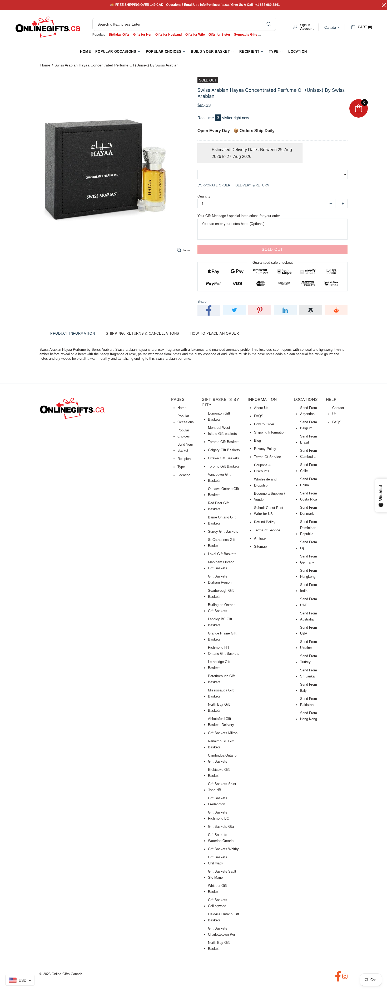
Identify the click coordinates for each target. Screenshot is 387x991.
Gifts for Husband (168, 34)
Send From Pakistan (308, 702)
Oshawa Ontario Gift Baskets (223, 492)
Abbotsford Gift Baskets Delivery (221, 722)
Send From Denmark (308, 511)
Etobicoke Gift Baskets (219, 773)
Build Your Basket (185, 447)
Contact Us (338, 411)
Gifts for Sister (219, 34)
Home (45, 65)
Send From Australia (308, 616)
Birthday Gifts (119, 34)
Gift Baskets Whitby (223, 849)
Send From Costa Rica (308, 496)
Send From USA (308, 631)
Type (181, 467)
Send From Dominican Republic (308, 528)
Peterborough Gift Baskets (221, 679)
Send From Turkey (308, 659)
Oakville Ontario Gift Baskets (223, 917)
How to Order (264, 424)
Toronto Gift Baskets (224, 442)
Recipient (184, 459)
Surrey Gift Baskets (223, 531)
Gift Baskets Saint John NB (222, 787)
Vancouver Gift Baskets (219, 478)
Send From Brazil (308, 439)
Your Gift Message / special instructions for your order (238, 216)
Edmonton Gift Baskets (219, 416)
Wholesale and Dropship (265, 482)
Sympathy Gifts (245, 34)
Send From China (308, 482)
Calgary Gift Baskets (224, 450)
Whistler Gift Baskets (217, 889)
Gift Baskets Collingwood (217, 903)
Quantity (203, 196)
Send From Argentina (308, 411)
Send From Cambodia (308, 454)
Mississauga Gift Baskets (221, 693)
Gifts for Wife (195, 34)
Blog (257, 440)
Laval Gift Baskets (222, 554)
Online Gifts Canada (48, 27)
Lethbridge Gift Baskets (219, 665)
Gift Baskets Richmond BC (218, 815)
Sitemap (260, 547)
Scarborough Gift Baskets (221, 594)
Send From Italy (308, 687)
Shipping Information (269, 432)
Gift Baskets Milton (222, 733)
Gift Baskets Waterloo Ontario (221, 838)
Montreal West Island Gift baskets (222, 431)
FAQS (258, 416)
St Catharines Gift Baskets (221, 543)
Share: (202, 302)
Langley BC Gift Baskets (220, 622)
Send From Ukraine (308, 645)
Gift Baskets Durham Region (219, 579)
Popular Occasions (185, 419)
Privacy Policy (265, 449)
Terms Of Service (267, 457)
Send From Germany (308, 559)
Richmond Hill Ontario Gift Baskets (223, 651)
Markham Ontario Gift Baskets (221, 565)
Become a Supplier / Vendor (269, 497)
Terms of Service (267, 530)
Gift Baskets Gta (221, 827)
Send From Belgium (308, 425)
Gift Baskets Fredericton (217, 801)
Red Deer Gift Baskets (218, 506)
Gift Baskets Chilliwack (217, 860)
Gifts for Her (142, 34)
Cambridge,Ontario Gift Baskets (222, 758)
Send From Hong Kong (308, 716)
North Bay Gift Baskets (219, 708)
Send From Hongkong (308, 574)
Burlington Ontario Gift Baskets (221, 608)
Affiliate (260, 538)
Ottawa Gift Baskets (223, 458)
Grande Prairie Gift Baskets (222, 636)
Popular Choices (183, 433)
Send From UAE (308, 602)
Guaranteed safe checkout (272, 262)
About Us (261, 408)
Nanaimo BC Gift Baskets (221, 744)
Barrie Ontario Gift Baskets (222, 520)
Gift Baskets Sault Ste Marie (222, 874)
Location (183, 475)
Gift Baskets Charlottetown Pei (221, 931)
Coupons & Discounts (262, 468)
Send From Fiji (308, 545)
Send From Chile (308, 468)
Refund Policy (264, 522)
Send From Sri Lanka (308, 673)
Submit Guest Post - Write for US (269, 511)
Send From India (308, 588)
